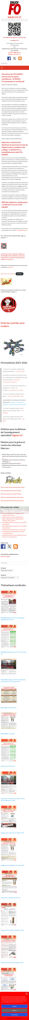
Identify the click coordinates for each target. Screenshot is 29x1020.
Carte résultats (20, 371)
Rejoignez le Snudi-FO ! (14, 54)
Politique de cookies (10, 1018)
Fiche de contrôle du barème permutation (12, 500)
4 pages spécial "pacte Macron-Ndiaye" (11, 833)
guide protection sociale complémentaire (12, 517)
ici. (6, 237)
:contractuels (8, 733)
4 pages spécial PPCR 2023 (8, 766)
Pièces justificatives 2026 (15, 396)
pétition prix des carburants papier (8, 273)
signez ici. (10, 267)
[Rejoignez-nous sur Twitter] (14, 58)
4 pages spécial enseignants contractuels (11, 865)
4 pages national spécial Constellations (10, 962)
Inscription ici (9, 259)
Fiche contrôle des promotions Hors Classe (13, 487)
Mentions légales (18, 1018)
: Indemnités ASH (8, 707)
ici (16, 291)
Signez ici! (17, 435)
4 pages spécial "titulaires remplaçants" (11, 930)
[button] (27, 993)
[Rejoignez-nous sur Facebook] (9, 58)
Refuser (15, 1010)
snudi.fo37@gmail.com (14, 52)
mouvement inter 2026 (15, 390)
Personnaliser (14, 1014)
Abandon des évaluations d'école (9, 897)
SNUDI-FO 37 (14, 17)
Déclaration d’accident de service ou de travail (14, 529)
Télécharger (19, 273)
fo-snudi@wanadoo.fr (21, 230)
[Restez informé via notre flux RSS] (20, 58)
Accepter (14, 1006)
